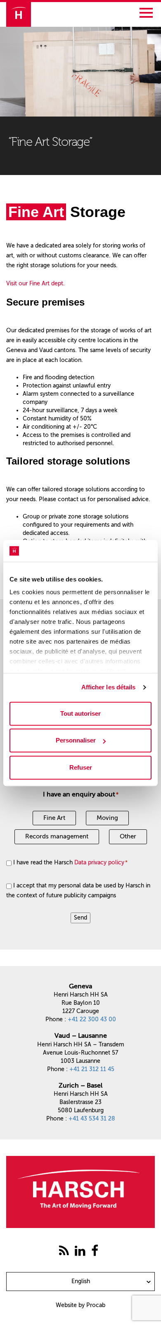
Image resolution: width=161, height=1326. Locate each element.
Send (80, 917)
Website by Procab (80, 1305)
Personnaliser (76, 740)
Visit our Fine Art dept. (35, 283)
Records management (56, 836)
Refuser (80, 767)
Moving (107, 818)
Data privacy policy (99, 862)
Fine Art (54, 818)
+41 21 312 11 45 (91, 1069)
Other (128, 836)
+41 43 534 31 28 (92, 1118)
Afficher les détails (108, 687)
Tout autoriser (80, 713)
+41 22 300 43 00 (92, 1019)
